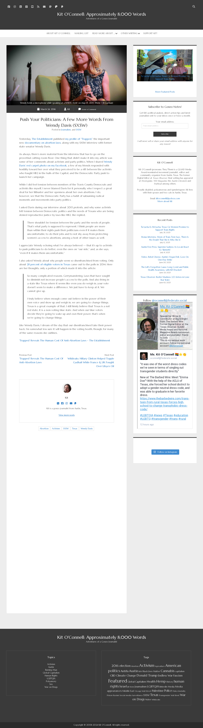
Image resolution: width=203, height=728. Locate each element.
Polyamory (51, 681)
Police (168, 691)
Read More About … (103, 33)
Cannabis (167, 671)
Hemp (161, 681)
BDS (140, 671)
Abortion (44, 428)
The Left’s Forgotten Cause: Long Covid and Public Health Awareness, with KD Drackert (165, 268)
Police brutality (179, 691)
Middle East (128, 690)
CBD (112, 675)
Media (171, 686)
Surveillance (137, 695)
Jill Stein (130, 687)
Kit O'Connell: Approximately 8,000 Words (101, 14)
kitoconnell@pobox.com (168, 198)
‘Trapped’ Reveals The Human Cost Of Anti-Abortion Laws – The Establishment (64, 340)
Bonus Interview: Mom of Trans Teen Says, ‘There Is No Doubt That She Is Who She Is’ (165, 238)
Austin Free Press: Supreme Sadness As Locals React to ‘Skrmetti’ (165, 248)
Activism (56, 428)
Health (151, 681)
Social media (125, 695)
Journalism (66, 129)
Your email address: (165, 121)
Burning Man (51, 670)
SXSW (78, 129)
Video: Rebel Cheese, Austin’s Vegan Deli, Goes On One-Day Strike (165, 258)
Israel (123, 686)
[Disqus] (66, 483)
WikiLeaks (156, 699)
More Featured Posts (165, 91)
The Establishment (42, 138)
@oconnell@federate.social (169, 300)
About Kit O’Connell (58, 33)
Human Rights (51, 675)
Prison (109, 695)
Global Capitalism (51, 672)
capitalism (179, 671)
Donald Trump (147, 675)
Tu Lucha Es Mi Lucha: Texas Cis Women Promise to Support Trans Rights (165, 228)
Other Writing (129, 33)
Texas (74, 428)
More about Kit (164, 201)
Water (148, 699)
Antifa (124, 671)
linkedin (163, 686)
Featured (117, 681)
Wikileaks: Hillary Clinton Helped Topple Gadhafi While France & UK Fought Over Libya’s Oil (91, 362)
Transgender (164, 695)
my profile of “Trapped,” (79, 138)
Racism (116, 695)
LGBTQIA (51, 678)
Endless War (165, 675)
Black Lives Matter (151, 671)
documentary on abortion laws (43, 142)
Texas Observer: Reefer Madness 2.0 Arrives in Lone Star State (165, 278)
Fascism (178, 675)
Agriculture (160, 666)
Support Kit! (150, 33)
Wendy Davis (87, 428)
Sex (51, 684)
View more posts (67, 415)
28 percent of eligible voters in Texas (48, 264)
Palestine (158, 691)
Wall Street (175, 695)
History (169, 682)
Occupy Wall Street (143, 691)
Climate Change (126, 675)
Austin (51, 667)
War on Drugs (51, 687)
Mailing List (81, 33)
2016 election (121, 666)
